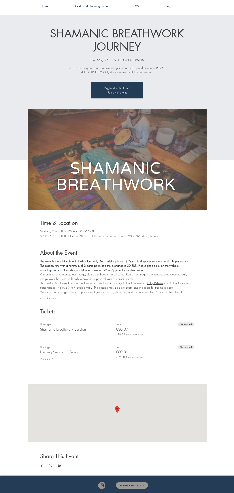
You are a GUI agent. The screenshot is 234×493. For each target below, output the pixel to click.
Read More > (48, 298)
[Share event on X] (50, 466)
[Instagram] (101, 485)
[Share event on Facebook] (42, 466)
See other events (117, 92)
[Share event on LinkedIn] (59, 466)
